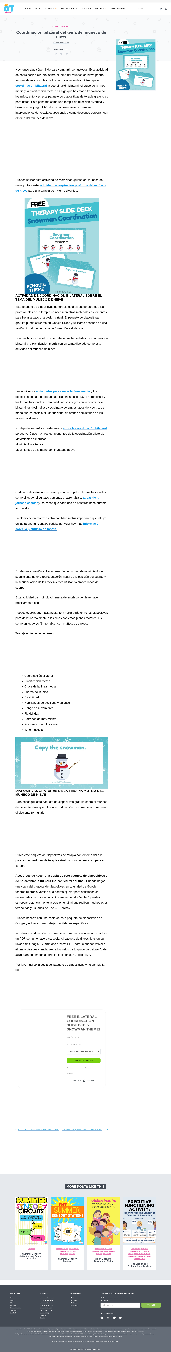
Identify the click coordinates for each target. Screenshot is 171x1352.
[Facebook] (102, 1318)
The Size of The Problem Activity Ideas (139, 1265)
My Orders (73, 1300)
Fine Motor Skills (46, 1308)
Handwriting (44, 1313)
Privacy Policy (96, 1349)
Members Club (118, 9)
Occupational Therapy (142, 1254)
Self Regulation (139, 1259)
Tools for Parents (46, 1303)
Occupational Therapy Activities (139, 1256)
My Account (74, 1298)
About (28, 9)
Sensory (31, 1249)
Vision (42, 1318)
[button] (55, 53)
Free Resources (69, 9)
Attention (98, 1249)
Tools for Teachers (46, 1300)
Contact (13, 1313)
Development (107, 1249)
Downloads (74, 1305)
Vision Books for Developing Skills (103, 1260)
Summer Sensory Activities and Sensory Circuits (31, 1256)
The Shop (86, 9)
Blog (38, 9)
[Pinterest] (114, 1318)
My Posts (73, 1303)
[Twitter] (120, 1318)
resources (107, 1254)
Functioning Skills (46, 1310)
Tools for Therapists (47, 1298)
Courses (99, 9)
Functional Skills (98, 1251)
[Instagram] (108, 1318)
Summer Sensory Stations (67, 1260)
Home (12, 1298)
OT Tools (49, 9)
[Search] (151, 8)
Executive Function (46, 1305)
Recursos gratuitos (61, 26)
